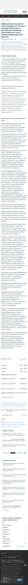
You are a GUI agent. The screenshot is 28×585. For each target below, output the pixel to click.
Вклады (23, 16)
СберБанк (3, 420)
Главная (3, 20)
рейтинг (7, 422)
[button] (2, 12)
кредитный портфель (12, 424)
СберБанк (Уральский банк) (16, 422)
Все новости (5, 510)
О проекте (3, 560)
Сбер (18, 426)
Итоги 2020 (24, 39)
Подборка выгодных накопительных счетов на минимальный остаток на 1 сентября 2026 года (13, 494)
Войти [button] (24, 11)
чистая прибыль (21, 424)
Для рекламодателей (19, 562)
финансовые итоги (5, 426)
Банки (2, 16)
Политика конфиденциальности (15, 560)
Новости (9, 16)
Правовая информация (7, 562)
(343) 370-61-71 (12, 557)
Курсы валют (16, 16)
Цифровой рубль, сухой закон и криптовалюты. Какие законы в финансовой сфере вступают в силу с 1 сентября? (13, 482)
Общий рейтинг (21, 546)
